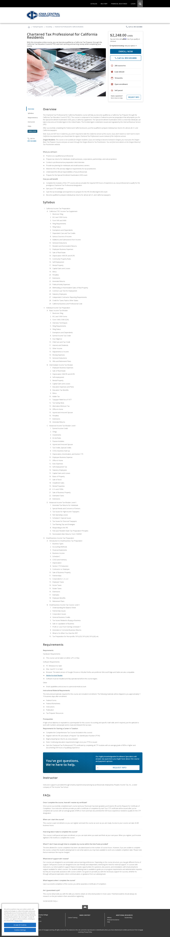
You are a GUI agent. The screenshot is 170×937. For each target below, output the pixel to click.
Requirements (33, 118)
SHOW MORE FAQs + (50, 901)
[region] (20, 919)
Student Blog (128, 917)
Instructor (31, 122)
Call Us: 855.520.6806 (134, 27)
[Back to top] (85, 915)
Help (108, 922)
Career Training (72, 917)
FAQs (29, 126)
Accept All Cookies (20, 925)
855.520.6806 (32, 141)
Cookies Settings (20, 930)
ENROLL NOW (126, 51)
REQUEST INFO (133, 97)
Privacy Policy (88, 932)
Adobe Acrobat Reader (54, 675)
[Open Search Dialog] (140, 3)
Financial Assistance (113, 920)
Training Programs (38, 27)
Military (109, 917)
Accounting (49, 27)
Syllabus (31, 113)
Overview (31, 109)
